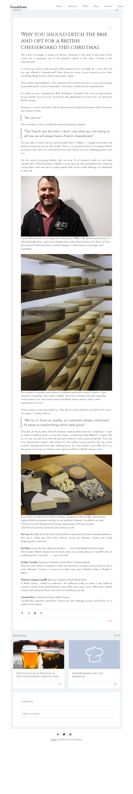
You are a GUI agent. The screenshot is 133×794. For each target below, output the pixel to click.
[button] (116, 10)
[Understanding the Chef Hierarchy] (94, 654)
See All (117, 635)
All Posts (17, 10)
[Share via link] (41, 613)
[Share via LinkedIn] (35, 613)
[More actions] (110, 27)
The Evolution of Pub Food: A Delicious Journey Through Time (37, 675)
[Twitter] (64, 734)
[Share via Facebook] (22, 613)
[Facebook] (57, 734)
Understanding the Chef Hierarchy (88, 675)
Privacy (54, 739)
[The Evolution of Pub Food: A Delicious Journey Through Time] (38, 654)
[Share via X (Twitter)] (28, 613)
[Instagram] (70, 734)
